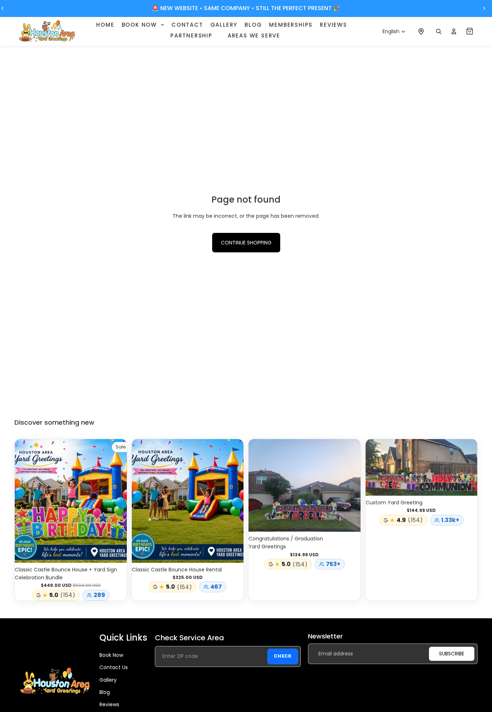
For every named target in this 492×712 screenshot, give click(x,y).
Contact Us (113, 667)
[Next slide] (484, 8)
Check (283, 656)
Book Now (111, 654)
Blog (104, 692)
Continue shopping (246, 242)
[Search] (439, 31)
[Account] (454, 31)
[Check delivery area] (421, 31)
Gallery (108, 679)
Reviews (109, 704)
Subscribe (451, 653)
